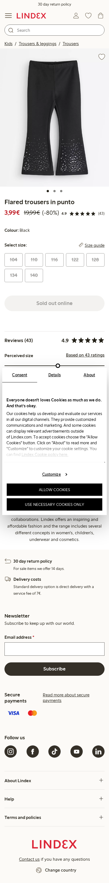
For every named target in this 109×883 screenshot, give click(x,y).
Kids (8, 43)
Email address (19, 637)
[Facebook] (33, 751)
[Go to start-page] (31, 15)
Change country (60, 870)
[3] (61, 191)
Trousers (71, 43)
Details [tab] (54, 374)
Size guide (95, 245)
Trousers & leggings (37, 43)
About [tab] (89, 374)
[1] (47, 191)
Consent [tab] (19, 374)
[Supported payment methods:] (54, 714)
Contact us (29, 859)
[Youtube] (76, 751)
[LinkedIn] (98, 751)
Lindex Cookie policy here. (45, 454)
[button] (54, 117)
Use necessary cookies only (54, 504)
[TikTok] (54, 751)
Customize (51, 474)
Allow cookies (54, 489)
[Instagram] (10, 751)
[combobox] (54, 30)
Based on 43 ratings (85, 355)
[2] (54, 191)
